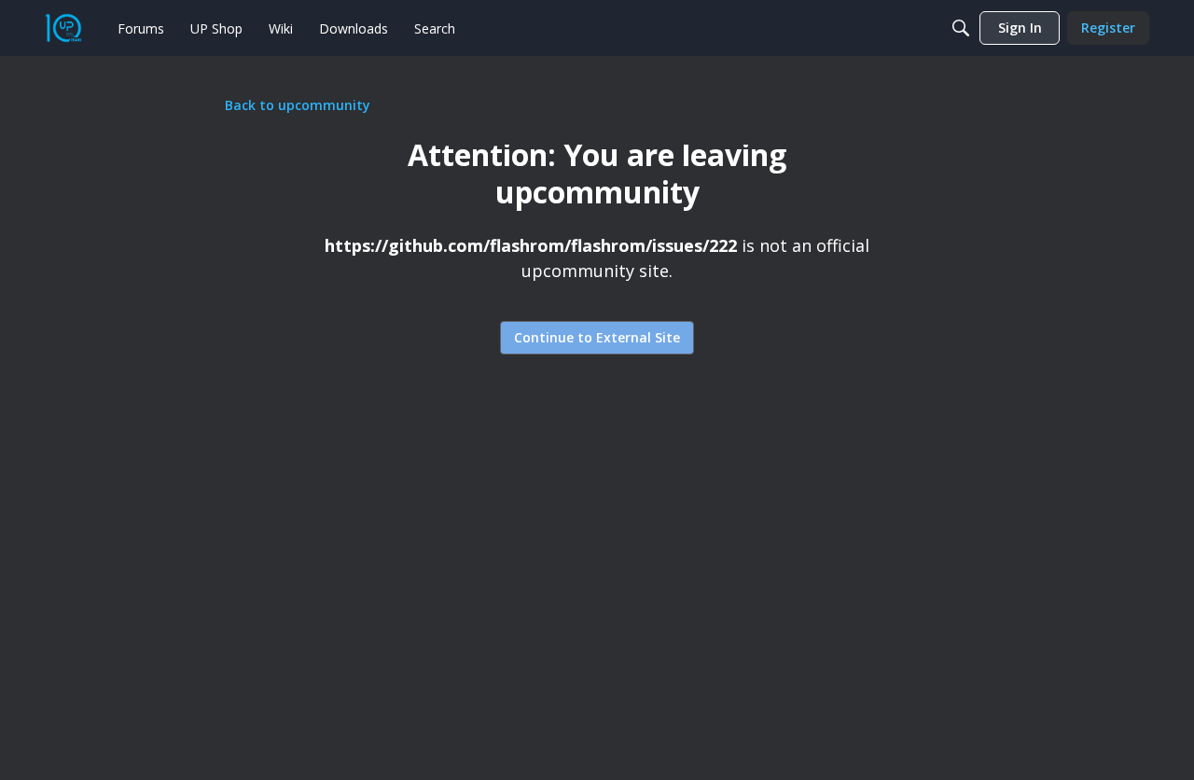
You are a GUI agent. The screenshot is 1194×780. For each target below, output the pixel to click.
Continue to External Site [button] (597, 337)
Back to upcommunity (297, 105)
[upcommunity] (63, 28)
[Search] (961, 28)
